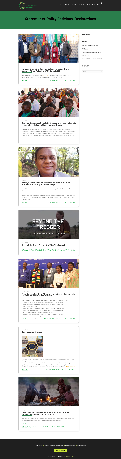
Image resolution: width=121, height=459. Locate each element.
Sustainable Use (53, 250)
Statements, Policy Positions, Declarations (63, 80)
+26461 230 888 (38, 445)
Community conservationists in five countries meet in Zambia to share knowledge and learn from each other (49, 124)
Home (61, 4)
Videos (73, 250)
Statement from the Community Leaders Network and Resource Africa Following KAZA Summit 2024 (45, 70)
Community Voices (39, 249)
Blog (24, 249)
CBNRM (30, 249)
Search (102, 3)
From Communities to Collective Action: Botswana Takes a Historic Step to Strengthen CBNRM (92, 47)
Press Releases (36, 426)
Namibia (48, 249)
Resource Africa (46, 75)
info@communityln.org (70, 445)
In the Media (45, 318)
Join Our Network (60, 450)
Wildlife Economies (27, 252)
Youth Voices (38, 252)
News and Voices (56, 249)
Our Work (74, 4)
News (98, 4)
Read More (25, 80)
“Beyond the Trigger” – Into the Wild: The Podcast (43, 245)
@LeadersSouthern (81, 445)
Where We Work (91, 4)
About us (67, 4)
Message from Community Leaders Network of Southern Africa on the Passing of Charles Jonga (46, 183)
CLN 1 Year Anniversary (32, 332)
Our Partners (81, 4)
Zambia (74, 140)
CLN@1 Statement (70, 367)
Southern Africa (68, 249)
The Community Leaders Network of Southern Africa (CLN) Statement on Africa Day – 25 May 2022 (47, 413)
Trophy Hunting (64, 250)
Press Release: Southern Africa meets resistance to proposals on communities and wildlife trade (48, 295)
